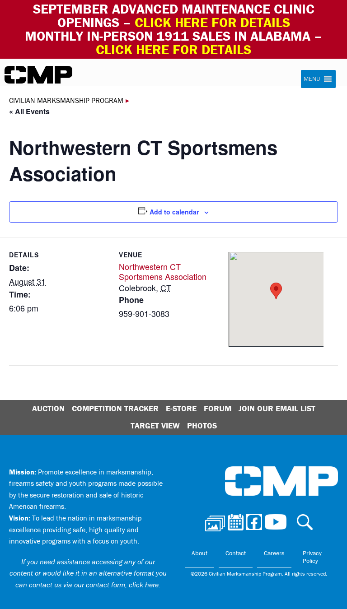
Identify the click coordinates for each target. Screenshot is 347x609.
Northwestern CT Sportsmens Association (162, 271)
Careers (274, 553)
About (199, 553)
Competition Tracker (115, 408)
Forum (217, 408)
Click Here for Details (173, 49)
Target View (155, 425)
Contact (235, 553)
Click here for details (212, 22)
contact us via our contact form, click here (94, 584)
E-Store (181, 408)
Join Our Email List (277, 408)
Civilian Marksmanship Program (38, 75)
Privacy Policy (312, 557)
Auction (48, 408)
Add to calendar (174, 211)
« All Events (29, 111)
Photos (202, 425)
